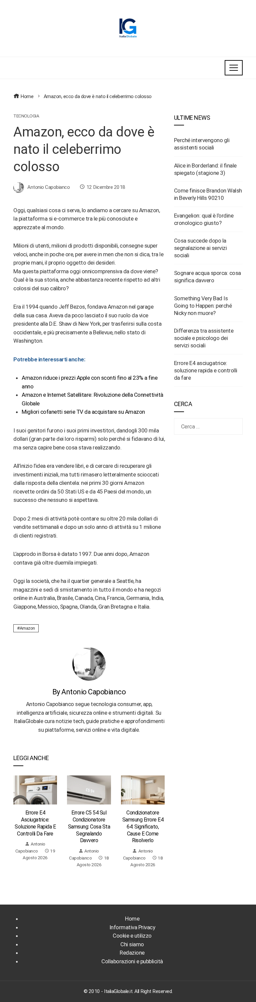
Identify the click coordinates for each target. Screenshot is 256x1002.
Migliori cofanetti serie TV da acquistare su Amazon (83, 411)
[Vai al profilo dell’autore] (89, 663)
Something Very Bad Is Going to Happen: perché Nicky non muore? (203, 305)
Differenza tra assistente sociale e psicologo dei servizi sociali (204, 338)
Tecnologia (26, 116)
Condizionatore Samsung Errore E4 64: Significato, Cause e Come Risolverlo (143, 826)
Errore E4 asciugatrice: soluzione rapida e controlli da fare (35, 823)
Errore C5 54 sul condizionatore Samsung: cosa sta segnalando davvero (89, 826)
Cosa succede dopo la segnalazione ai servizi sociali (200, 248)
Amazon (27, 628)
